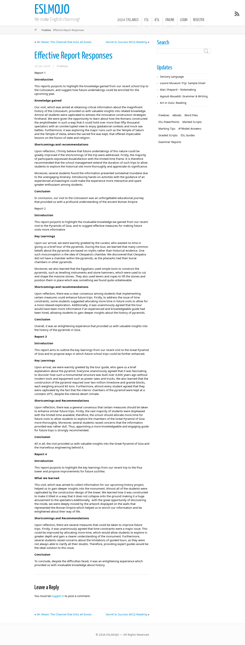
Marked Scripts (192, 122)
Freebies (46, 30)
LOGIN (183, 20)
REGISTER (198, 20)
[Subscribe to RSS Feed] (237, 13)
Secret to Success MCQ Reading (126, 42)
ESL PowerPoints (168, 122)
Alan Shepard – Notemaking (178, 89)
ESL (147, 20)
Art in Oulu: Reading (173, 103)
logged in (57, 596)
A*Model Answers (189, 128)
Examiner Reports (169, 142)
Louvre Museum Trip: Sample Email (182, 83)
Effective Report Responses (73, 55)
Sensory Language (172, 76)
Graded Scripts (168, 135)
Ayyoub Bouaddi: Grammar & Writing (184, 96)
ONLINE (169, 20)
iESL (157, 20)
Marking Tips (166, 128)
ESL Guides (188, 135)
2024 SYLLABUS (128, 20)
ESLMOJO (51, 10)
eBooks (176, 115)
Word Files (191, 115)
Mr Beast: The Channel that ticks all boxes (64, 42)
